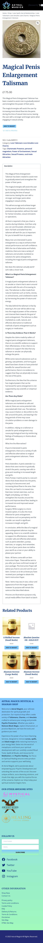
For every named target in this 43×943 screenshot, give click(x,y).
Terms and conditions (10, 903)
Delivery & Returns (9, 911)
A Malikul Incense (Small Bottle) (11, 638)
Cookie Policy (7, 906)
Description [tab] (8, 166)
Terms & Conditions (9, 914)
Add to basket (9, 126)
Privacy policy (7, 900)
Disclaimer (6, 917)
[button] (38, 23)
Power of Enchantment (21, 151)
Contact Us (6, 896)
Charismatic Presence (15, 148)
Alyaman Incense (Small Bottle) (31, 673)
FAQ (3, 909)
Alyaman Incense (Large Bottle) (11, 673)
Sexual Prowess (17, 154)
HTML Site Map (7, 923)
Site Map (5, 920)
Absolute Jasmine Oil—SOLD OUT (31, 638)
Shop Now (6, 893)
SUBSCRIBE (20, 852)
